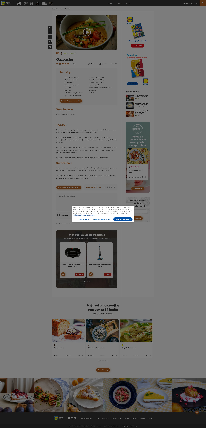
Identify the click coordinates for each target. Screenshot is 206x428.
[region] (103, 214)
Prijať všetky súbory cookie (123, 219)
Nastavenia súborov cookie (101, 219)
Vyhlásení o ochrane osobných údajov (84, 215)
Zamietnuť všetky (85, 219)
